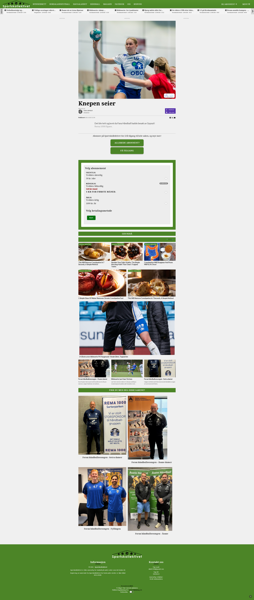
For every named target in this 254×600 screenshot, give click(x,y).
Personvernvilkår (127, 586)
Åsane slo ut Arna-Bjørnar (72, 10)
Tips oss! (172, 112)
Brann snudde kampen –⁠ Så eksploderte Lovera (238, 10)
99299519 (171, 110)
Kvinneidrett (39, 4)
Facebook (119, 4)
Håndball (95, 4)
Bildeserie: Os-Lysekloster (127, 10)
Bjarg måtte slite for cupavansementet (152, 10)
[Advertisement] (62, 49)
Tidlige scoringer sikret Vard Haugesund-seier (44, 10)
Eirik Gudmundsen (156, 579)
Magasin (107, 4)
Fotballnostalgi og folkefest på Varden (15, 10)
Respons (138, 4)
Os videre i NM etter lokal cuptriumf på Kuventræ (182, 10)
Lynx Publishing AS (135, 590)
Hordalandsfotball (59, 4)
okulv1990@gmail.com (156, 569)
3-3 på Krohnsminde (208, 10)
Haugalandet (80, 4)
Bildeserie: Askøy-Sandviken (96, 10)
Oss (129, 4)
